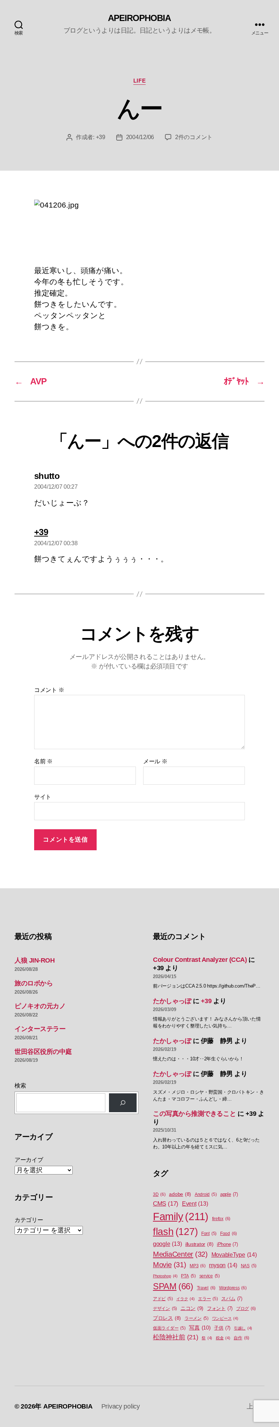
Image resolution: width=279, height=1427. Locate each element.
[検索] (123, 1102)
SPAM (173, 1286)
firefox (221, 1218)
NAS (248, 1266)
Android (206, 1194)
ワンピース (225, 1318)
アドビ (163, 1299)
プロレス (167, 1318)
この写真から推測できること (194, 1113)
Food (228, 1233)
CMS (165, 1203)
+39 (100, 137)
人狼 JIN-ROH (35, 960)
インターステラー (40, 1028)
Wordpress (233, 1287)
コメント (49, 690)
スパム (231, 1298)
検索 (20, 1085)
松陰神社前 (175, 1337)
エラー (208, 1299)
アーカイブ (29, 1160)
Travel (206, 1287)
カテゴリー (29, 1220)
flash (175, 1231)
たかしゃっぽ (172, 1001)
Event (195, 1204)
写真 (199, 1328)
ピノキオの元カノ (40, 1006)
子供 (222, 1328)
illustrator (199, 1244)
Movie (169, 1265)
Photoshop (165, 1276)
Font (209, 1233)
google (167, 1244)
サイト (42, 797)
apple (229, 1194)
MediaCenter (180, 1254)
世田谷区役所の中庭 (43, 1051)
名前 (43, 761)
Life (139, 81)
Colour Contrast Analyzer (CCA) (200, 959)
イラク (185, 1299)
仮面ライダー (169, 1328)
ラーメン (197, 1318)
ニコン (192, 1308)
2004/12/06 (140, 137)
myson (223, 1265)
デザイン (165, 1308)
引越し (243, 1328)
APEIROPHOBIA (139, 18)
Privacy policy (120, 1406)
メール (155, 761)
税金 (223, 1338)
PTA (188, 1276)
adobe (180, 1194)
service (209, 1276)
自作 (241, 1337)
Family (181, 1216)
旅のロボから (34, 983)
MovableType (234, 1254)
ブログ (246, 1308)
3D (159, 1194)
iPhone (227, 1244)
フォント (219, 1308)
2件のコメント (194, 137)
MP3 (197, 1265)
